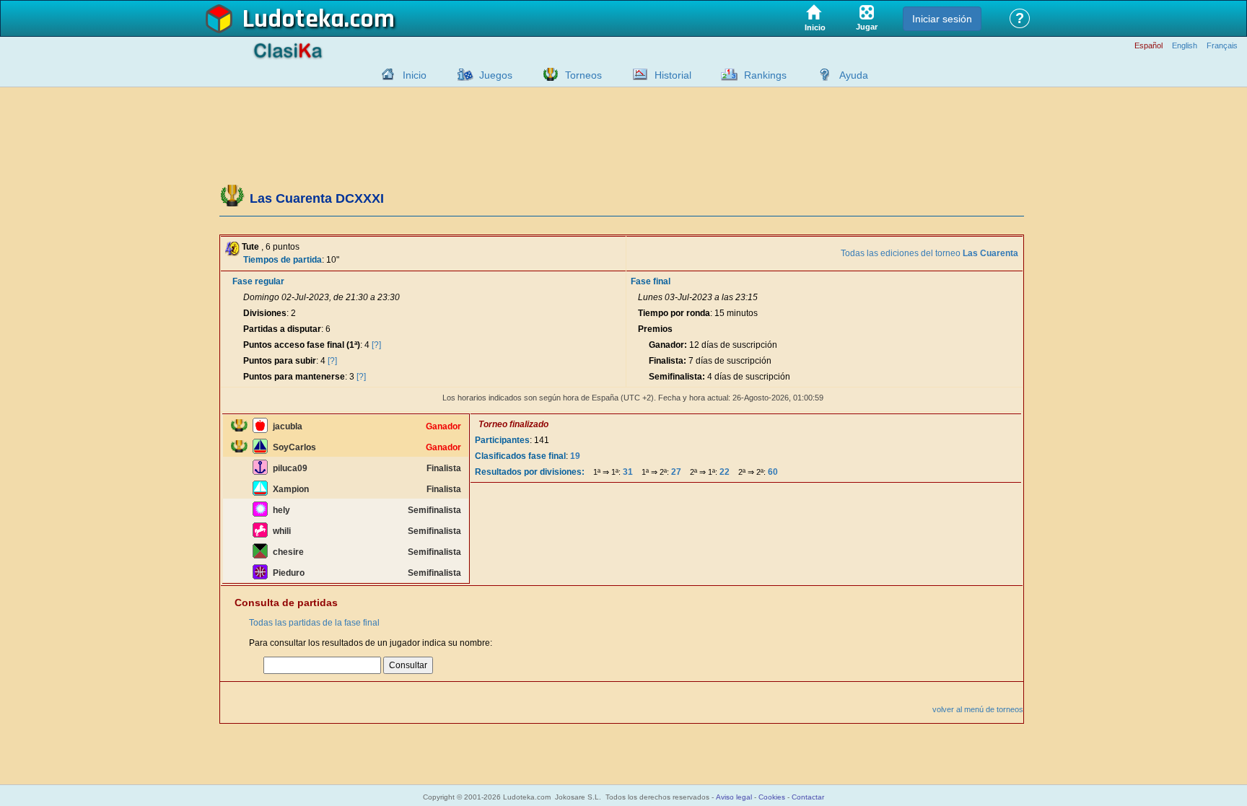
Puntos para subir (279, 361)
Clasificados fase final (520, 456)
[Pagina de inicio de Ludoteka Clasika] (385, 74)
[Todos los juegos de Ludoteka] (461, 74)
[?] (376, 345)
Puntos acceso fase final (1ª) (301, 345)
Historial (673, 75)
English (1184, 46)
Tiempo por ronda (674, 313)
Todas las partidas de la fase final (314, 623)
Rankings (765, 75)
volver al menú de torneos (977, 709)
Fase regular (258, 281)
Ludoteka (293, 19)
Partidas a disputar (282, 329)
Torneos (583, 75)
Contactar (808, 797)
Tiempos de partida (282, 260)
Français (1222, 46)
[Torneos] (547, 74)
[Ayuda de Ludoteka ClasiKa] (821, 74)
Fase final (650, 281)
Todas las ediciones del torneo (929, 253)
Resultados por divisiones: (530, 472)
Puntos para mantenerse (294, 377)
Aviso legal (734, 797)
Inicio (414, 75)
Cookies (771, 797)
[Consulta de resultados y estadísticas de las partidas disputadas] (636, 74)
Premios (655, 329)
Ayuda (853, 75)
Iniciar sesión (942, 19)
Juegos (495, 75)
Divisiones (264, 313)
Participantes (502, 440)
